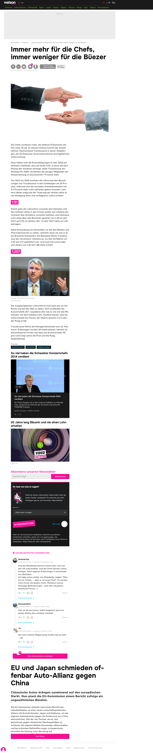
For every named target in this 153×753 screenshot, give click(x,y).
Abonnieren (60, 476)
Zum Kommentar (25, 598)
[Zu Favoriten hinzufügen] (35, 66)
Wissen (71, 7)
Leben (48, 7)
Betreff (15, 507)
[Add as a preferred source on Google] (48, 66)
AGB (68, 748)
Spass (56, 7)
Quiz (86, 7)
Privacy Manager (95, 748)
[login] (3, 749)
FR (109, 3)
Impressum (57, 748)
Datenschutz (79, 748)
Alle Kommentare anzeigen (40, 656)
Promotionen (103, 7)
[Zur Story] (60, 701)
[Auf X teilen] (17, 414)
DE (103, 3)
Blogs (79, 7)
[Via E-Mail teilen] (24, 66)
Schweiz (8, 7)
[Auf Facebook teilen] (13, 66)
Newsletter (22, 748)
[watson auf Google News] (61, 66)
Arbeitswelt (44, 347)
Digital (63, 7)
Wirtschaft (32, 7)
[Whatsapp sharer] (20, 414)
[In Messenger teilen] (18, 66)
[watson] (10, 2)
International (20, 7)
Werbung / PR (36, 748)
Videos (92, 7)
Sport (41, 7)
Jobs (47, 748)
